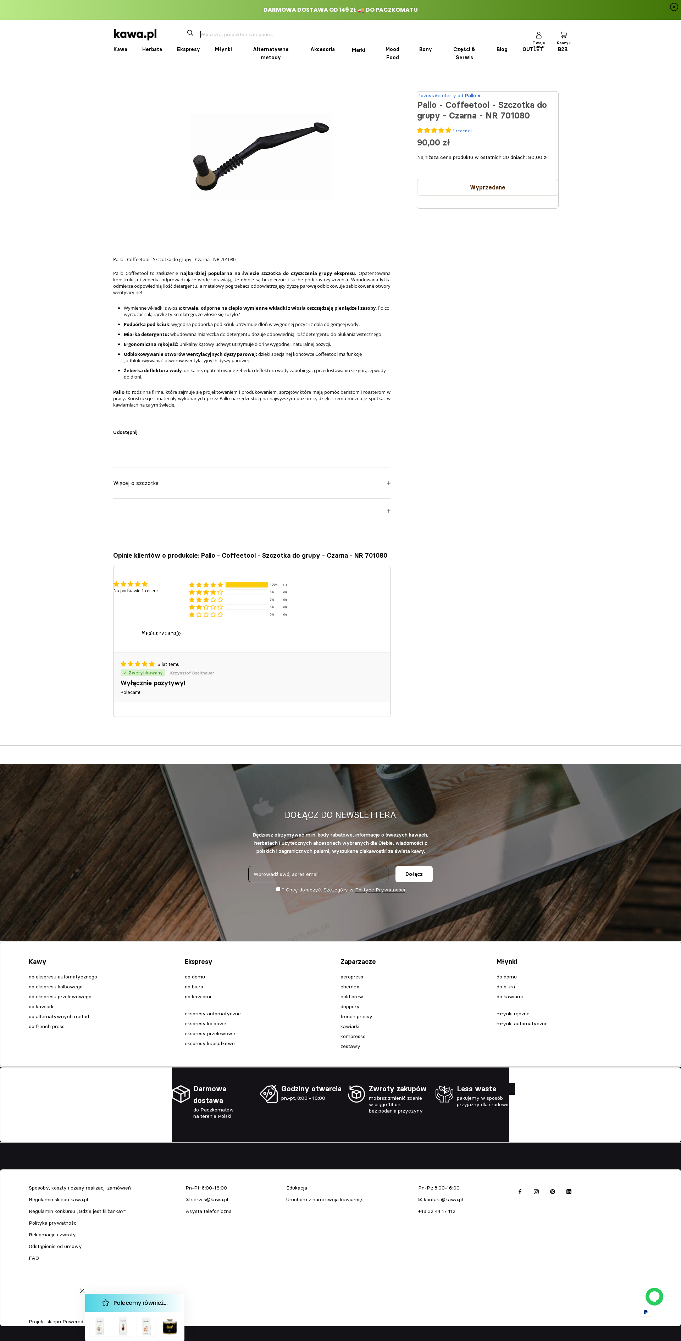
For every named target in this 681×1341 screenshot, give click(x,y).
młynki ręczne (513, 1013)
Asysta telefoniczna (209, 1211)
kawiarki (349, 1026)
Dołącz (414, 874)
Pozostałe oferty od (448, 95)
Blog (502, 49)
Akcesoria (322, 49)
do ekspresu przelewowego (60, 996)
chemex (349, 986)
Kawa (120, 49)
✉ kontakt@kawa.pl (440, 1199)
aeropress (351, 976)
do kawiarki (42, 1006)
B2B (563, 49)
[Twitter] (153, 428)
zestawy (350, 1046)
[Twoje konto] (538, 34)
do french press (47, 1026)
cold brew (351, 996)
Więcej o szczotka (136, 483)
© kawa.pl (39, 1312)
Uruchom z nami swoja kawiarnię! (325, 1199)
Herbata (152, 49)
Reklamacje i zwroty (52, 1234)
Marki (358, 50)
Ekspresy (188, 49)
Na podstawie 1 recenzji (137, 590)
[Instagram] (536, 1190)
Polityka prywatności (53, 1223)
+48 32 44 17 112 (436, 1211)
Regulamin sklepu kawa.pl (58, 1199)
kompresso (353, 1036)
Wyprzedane (487, 187)
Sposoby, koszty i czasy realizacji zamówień (80, 1188)
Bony (425, 49)
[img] (138, 664)
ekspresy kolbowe (205, 1023)
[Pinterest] (162, 428)
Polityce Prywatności (380, 890)
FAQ (34, 1258)
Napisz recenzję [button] (161, 633)
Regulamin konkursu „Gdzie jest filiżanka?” (77, 1211)
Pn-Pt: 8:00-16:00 (206, 1188)
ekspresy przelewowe (210, 1033)
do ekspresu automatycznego (63, 976)
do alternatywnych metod (59, 1016)
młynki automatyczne (522, 1023)
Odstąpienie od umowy (55, 1246)
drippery (350, 1006)
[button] (206, 584)
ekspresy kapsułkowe (210, 1043)
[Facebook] (144, 428)
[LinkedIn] (568, 1190)
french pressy (356, 1016)
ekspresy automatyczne (213, 1013)
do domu (195, 976)
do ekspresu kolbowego (56, 986)
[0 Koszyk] (563, 34)
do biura (194, 986)
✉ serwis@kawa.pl (207, 1199)
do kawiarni (198, 996)
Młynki (223, 49)
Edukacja (296, 1188)
